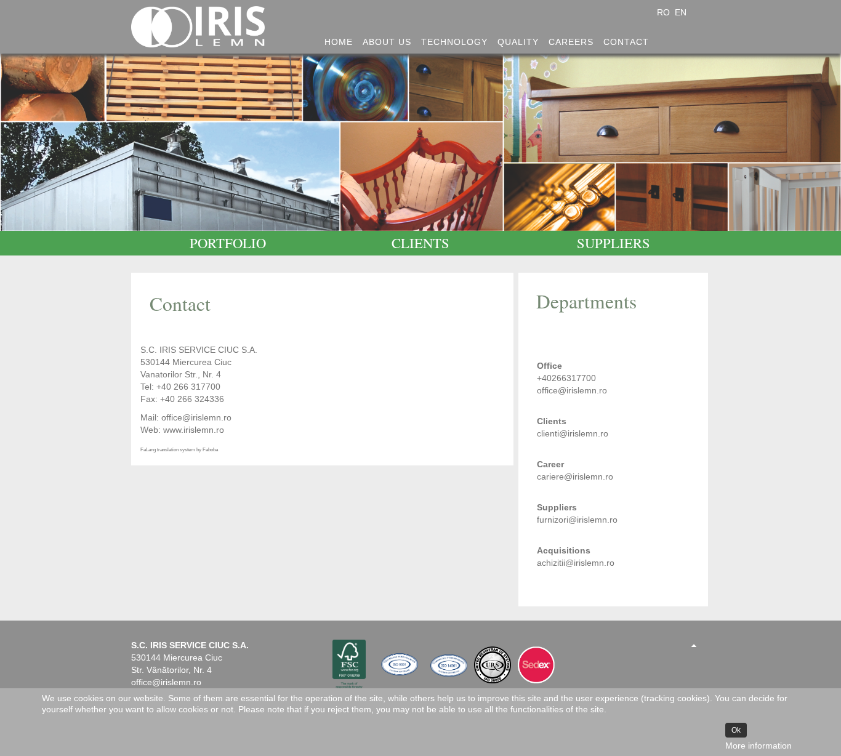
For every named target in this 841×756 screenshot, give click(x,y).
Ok (736, 730)
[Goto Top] (693, 645)
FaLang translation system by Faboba (179, 449)
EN (680, 12)
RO (664, 12)
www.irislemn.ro (193, 430)
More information (758, 745)
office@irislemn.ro (196, 417)
